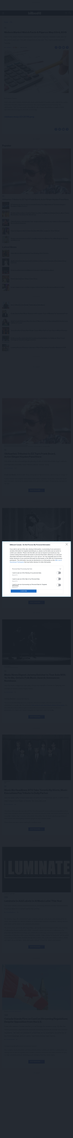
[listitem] (36, 569)
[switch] (58, 573)
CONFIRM (23, 591)
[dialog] (36, 569)
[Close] (67, 545)
